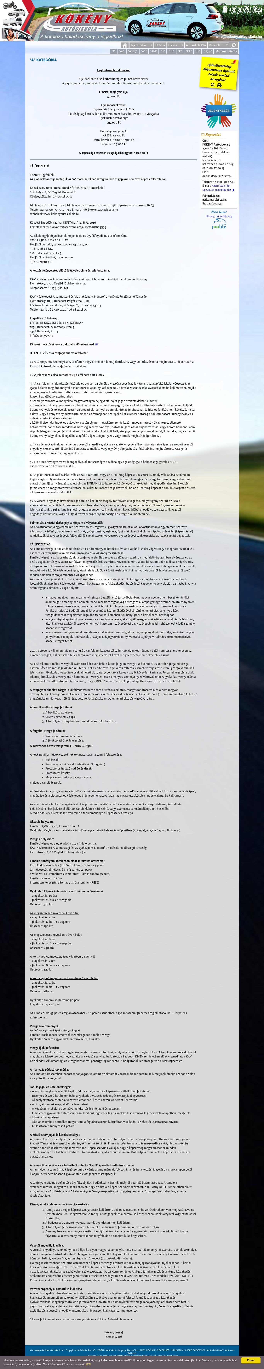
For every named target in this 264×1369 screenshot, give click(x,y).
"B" (163, 51)
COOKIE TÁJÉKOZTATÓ (195, 1350)
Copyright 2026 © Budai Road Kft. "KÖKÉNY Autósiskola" (91, 1350)
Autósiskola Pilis (196, 45)
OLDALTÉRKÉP (163, 1350)
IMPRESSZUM (177, 1350)
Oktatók (160, 45)
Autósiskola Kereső (215, 1350)
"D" (197, 51)
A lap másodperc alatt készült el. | (48, 1350)
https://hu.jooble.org (218, 216)
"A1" (121, 51)
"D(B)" (208, 51)
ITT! (88, 1364)
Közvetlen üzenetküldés (218, 190)
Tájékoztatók (138, 45)
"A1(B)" (132, 51)
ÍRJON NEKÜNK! (147, 1350)
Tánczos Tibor (132, 1350)
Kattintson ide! (221, 185)
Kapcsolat (215, 45)
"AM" (153, 51)
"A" (113, 51)
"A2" (144, 51)
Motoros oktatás (226, 51)
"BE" (171, 51)
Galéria (172, 45)
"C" (180, 51)
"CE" (189, 51)
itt (96, 344)
